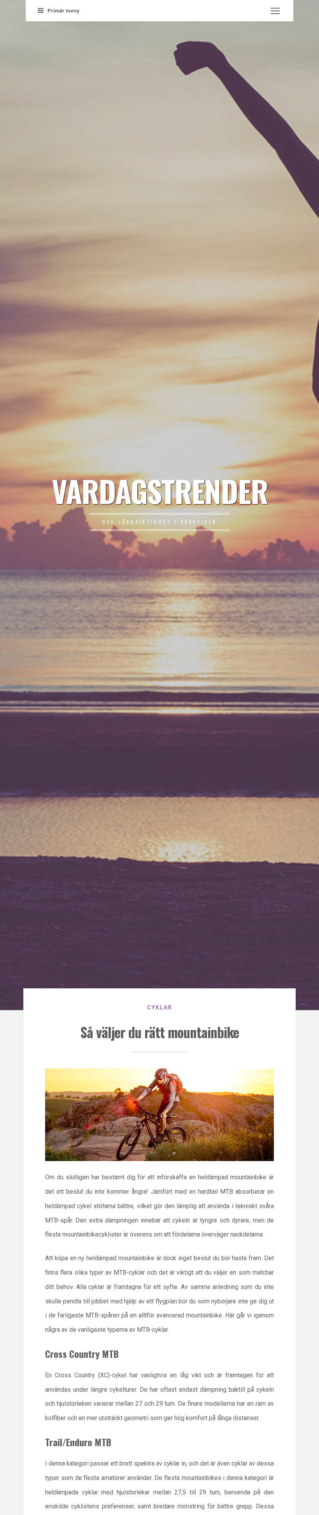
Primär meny (63, 11)
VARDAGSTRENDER (160, 490)
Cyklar (159, 1007)
